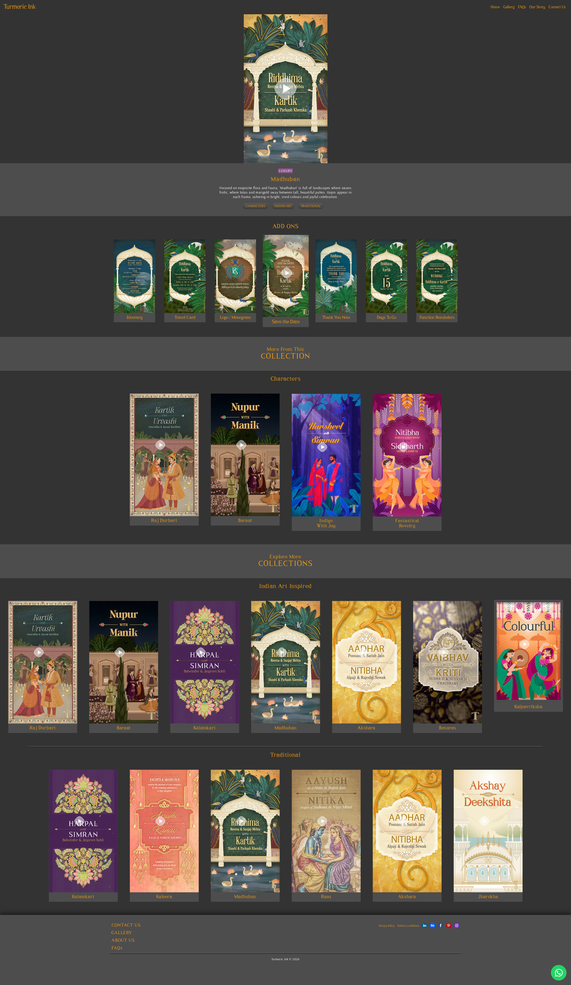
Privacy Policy (387, 925)
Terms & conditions (408, 925)
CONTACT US (126, 925)
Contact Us (557, 7)
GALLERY (122, 933)
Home (496, 7)
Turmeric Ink (20, 7)
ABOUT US (123, 941)
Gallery (508, 7)
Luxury (285, 170)
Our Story (537, 7)
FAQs (522, 7)
